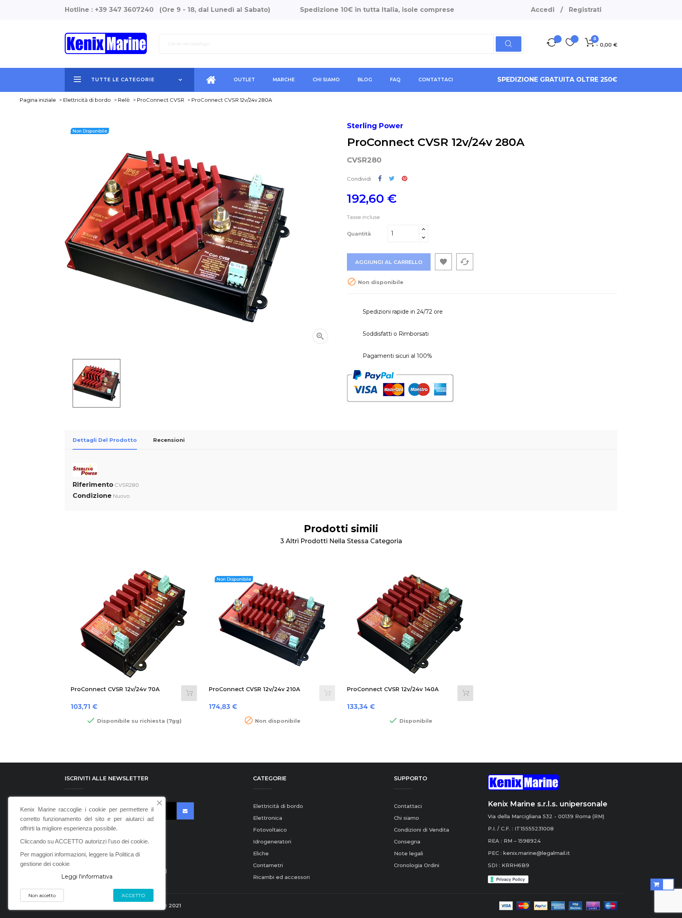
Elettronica (267, 818)
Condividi (380, 178)
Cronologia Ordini (416, 865)
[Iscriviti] (185, 811)
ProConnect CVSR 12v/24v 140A (392, 689)
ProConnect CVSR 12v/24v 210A (254, 689)
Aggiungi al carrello (388, 262)
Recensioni (169, 440)
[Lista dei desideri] (570, 43)
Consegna (407, 841)
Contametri (268, 865)
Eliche (261, 853)
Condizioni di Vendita (421, 829)
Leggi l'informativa (86, 876)
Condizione (92, 495)
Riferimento (93, 484)
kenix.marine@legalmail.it (536, 853)
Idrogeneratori (272, 841)
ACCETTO (133, 895)
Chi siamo (406, 818)
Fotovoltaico (270, 829)
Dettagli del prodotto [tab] (105, 440)
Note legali (408, 853)
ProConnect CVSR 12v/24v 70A (115, 689)
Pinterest (404, 178)
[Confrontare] (552, 43)
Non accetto (42, 895)
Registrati (585, 9)
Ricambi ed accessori (281, 877)
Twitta (392, 178)
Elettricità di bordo (278, 806)
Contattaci (408, 806)
